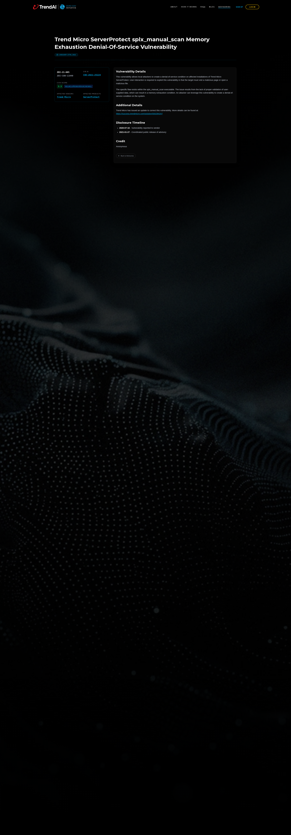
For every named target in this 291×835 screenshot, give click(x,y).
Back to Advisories (127, 156)
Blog (212, 7)
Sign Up (239, 7)
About (174, 7)
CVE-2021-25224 (92, 75)
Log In (252, 7)
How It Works (189, 7)
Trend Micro (64, 97)
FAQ (203, 7)
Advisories (224, 7)
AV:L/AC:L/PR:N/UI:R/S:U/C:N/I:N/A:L (78, 86)
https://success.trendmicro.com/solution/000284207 (139, 114)
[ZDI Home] (54, 7)
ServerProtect (91, 97)
